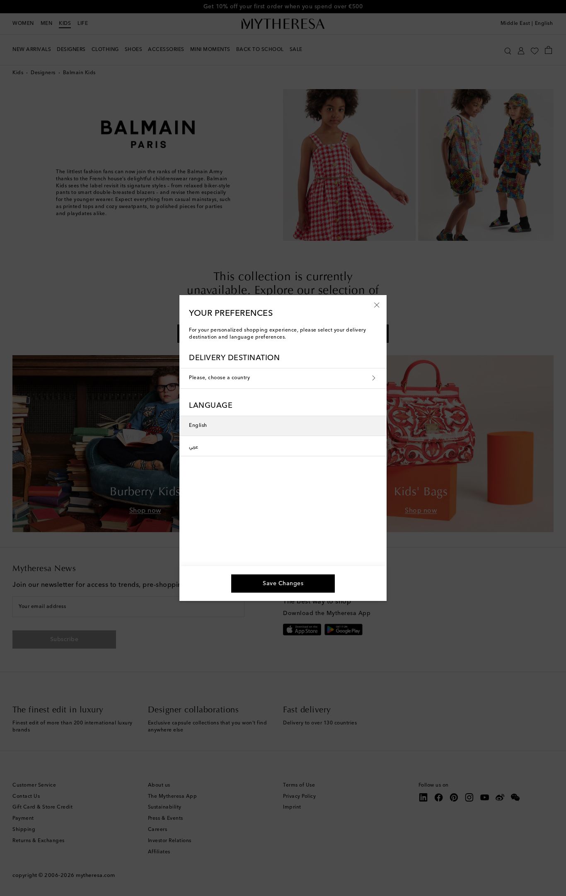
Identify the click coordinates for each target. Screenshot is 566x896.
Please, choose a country (219, 377)
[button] (376, 304)
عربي (193, 445)
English (198, 425)
